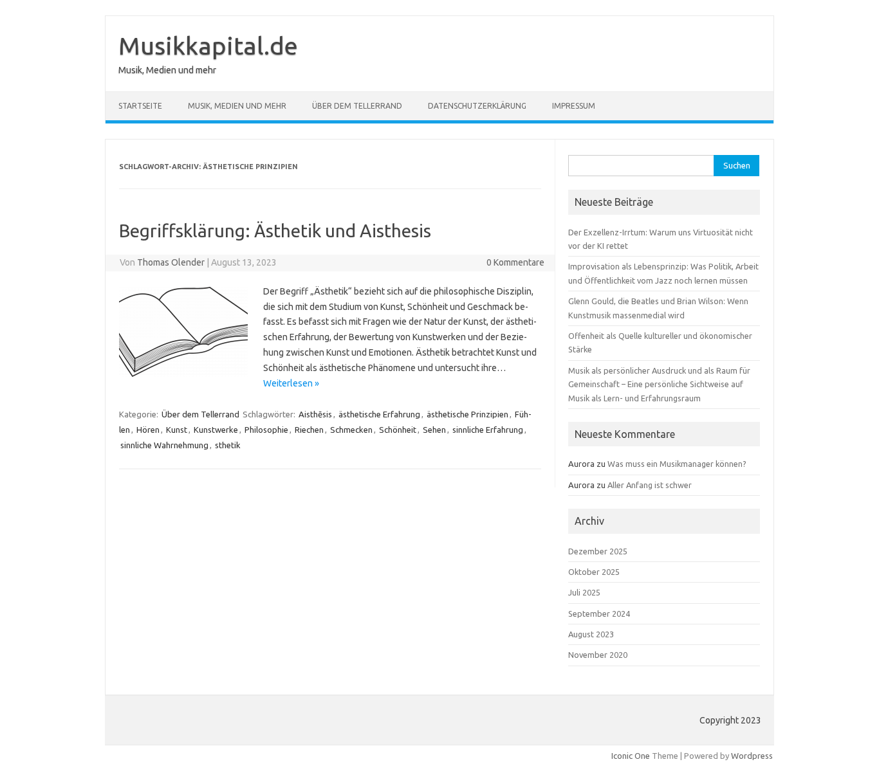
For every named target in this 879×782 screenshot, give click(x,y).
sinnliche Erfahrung (487, 429)
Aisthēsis (315, 414)
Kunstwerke (216, 429)
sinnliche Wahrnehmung (164, 445)
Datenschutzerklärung (477, 106)
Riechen (309, 429)
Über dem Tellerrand (357, 106)
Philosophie (266, 429)
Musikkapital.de (208, 45)
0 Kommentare (515, 262)
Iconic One (630, 755)
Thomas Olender (171, 262)
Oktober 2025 (594, 571)
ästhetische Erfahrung (379, 414)
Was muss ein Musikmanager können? (676, 463)
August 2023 (591, 634)
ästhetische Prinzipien (467, 414)
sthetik (228, 445)
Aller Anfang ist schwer (649, 484)
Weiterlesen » (291, 383)
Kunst (176, 429)
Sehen (434, 429)
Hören (148, 429)
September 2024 (599, 613)
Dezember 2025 (597, 551)
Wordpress (752, 755)
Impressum (573, 106)
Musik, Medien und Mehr (237, 106)
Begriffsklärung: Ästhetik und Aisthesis (275, 231)
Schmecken (351, 429)
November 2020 (597, 654)
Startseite (140, 106)
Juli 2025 (584, 592)
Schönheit (397, 429)
